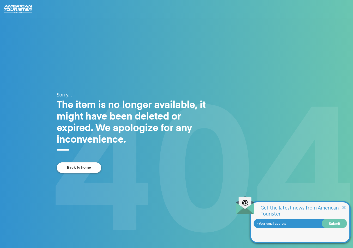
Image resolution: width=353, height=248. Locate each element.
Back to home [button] (79, 167)
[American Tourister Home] (20, 9)
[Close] (344, 207)
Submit (334, 223)
